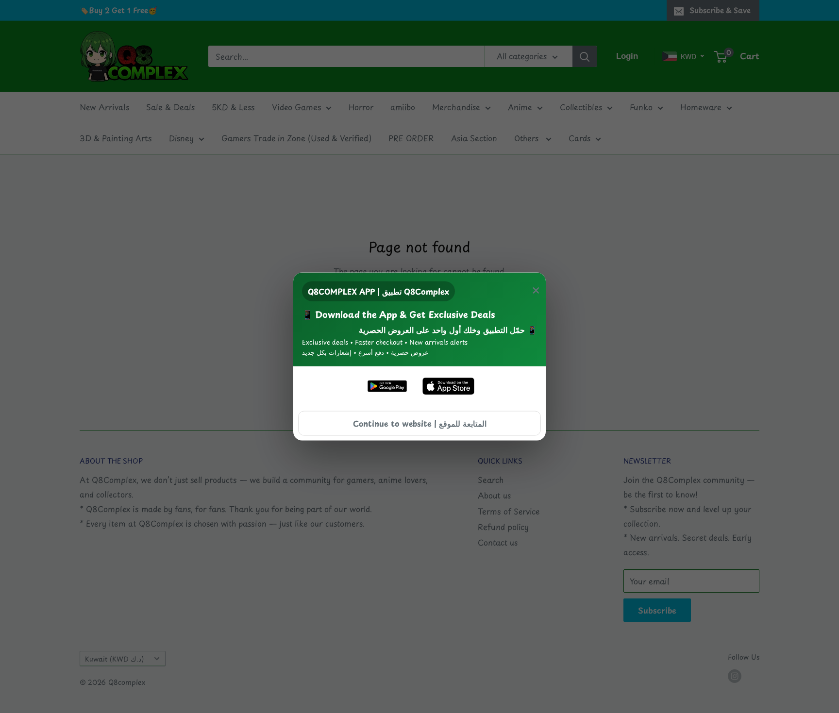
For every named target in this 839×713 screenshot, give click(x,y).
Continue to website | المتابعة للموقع (420, 423)
